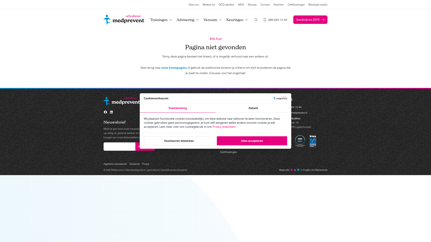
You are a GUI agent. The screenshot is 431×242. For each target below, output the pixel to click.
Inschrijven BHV (308, 19)
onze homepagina (174, 67)
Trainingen (159, 20)
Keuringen (234, 20)
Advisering (185, 20)
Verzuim (210, 20)
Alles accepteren (252, 141)
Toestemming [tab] (178, 108)
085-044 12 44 (293, 107)
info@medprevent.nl (295, 112)
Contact (265, 4)
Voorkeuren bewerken (179, 141)
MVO (241, 4)
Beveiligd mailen (317, 4)
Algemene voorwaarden (115, 163)
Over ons (194, 4)
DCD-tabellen (226, 4)
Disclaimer (134, 163)
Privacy (145, 163)
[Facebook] (105, 112)
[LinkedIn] (111, 112)
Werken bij (209, 4)
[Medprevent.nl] (124, 20)
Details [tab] (253, 108)
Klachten (279, 4)
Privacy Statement (224, 127)
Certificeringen (296, 4)
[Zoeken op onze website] (256, 19)
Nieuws (252, 4)
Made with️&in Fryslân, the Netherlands (303, 169)
